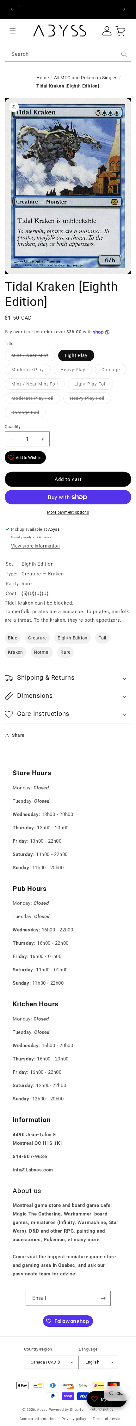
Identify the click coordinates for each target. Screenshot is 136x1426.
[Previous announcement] (12, 9)
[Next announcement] (124, 9)
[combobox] (68, 54)
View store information (35, 545)
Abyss (42, 1409)
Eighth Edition (72, 637)
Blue (12, 637)
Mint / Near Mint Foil (34, 383)
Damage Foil (25, 412)
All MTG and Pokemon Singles (85, 77)
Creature (37, 637)
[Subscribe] (103, 1298)
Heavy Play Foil (87, 398)
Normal (42, 652)
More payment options (68, 512)
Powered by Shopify (66, 1409)
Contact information (37, 1419)
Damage (111, 369)
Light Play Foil (90, 383)
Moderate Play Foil (32, 398)
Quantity (13, 426)
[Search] (124, 54)
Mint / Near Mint (29, 355)
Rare (65, 652)
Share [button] (18, 735)
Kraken (15, 652)
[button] (13, 31)
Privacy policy (74, 1419)
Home (42, 77)
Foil (102, 637)
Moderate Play (27, 369)
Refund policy (102, 1409)
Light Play (76, 355)
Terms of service (108, 1419)
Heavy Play (72, 369)
